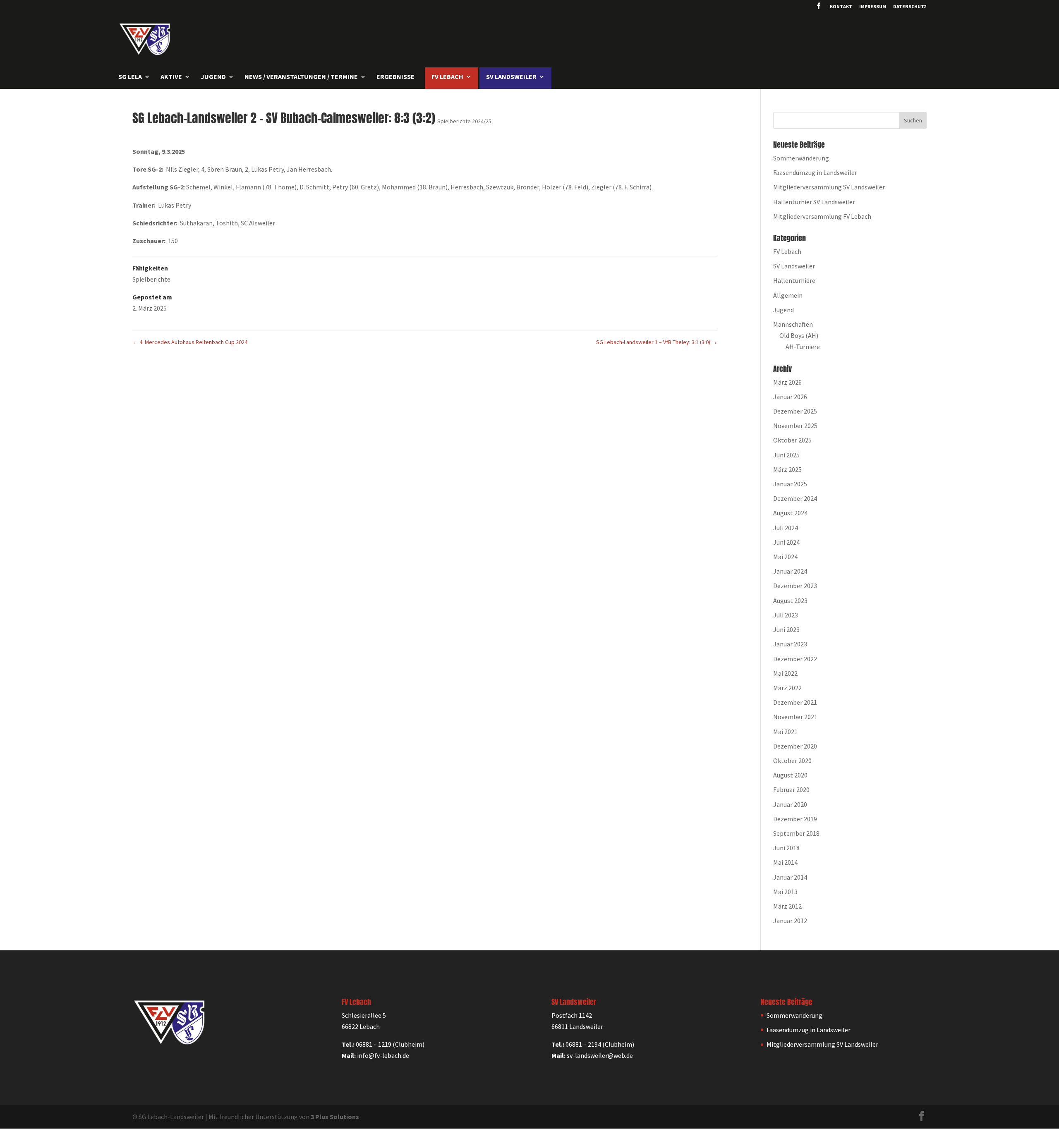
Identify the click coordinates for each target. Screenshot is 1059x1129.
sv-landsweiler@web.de (600, 1055)
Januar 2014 (790, 877)
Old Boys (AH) (798, 335)
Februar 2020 (791, 789)
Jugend (783, 310)
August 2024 (790, 513)
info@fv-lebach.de (383, 1055)
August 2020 (790, 775)
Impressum (872, 7)
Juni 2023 (786, 629)
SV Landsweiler (794, 266)
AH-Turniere (803, 346)
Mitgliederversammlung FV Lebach (822, 216)
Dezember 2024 (795, 498)
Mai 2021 (785, 731)
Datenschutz (910, 7)
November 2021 (795, 717)
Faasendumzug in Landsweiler (815, 172)
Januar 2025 (790, 484)
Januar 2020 (790, 804)
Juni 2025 (786, 455)
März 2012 (787, 906)
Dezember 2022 (795, 659)
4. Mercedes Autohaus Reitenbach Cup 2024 (189, 342)
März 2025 (787, 469)
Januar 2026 (790, 396)
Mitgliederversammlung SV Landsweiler (829, 187)
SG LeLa (130, 77)
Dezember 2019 (795, 819)
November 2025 (795, 425)
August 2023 (790, 600)
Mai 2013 (785, 891)
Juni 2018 (786, 848)
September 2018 (796, 833)
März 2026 (787, 382)
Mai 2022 (785, 673)
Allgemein (788, 295)
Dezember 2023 (795, 585)
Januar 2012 (790, 920)
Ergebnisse (395, 77)
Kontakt (841, 7)
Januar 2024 (790, 571)
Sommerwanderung (801, 158)
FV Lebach (787, 251)
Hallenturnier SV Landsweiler (814, 202)
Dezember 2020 (795, 746)
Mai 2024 (785, 557)
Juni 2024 (786, 542)
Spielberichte (151, 279)
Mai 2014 (785, 862)
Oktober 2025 (792, 440)
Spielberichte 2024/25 (464, 121)
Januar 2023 (790, 644)
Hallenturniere (794, 280)
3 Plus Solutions (335, 1116)
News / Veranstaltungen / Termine (301, 77)
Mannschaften (793, 324)
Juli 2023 (785, 615)
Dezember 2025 (795, 411)
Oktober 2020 (792, 760)
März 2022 (787, 688)
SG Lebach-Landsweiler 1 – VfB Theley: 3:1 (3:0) (656, 342)
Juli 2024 (785, 528)
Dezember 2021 (795, 702)
